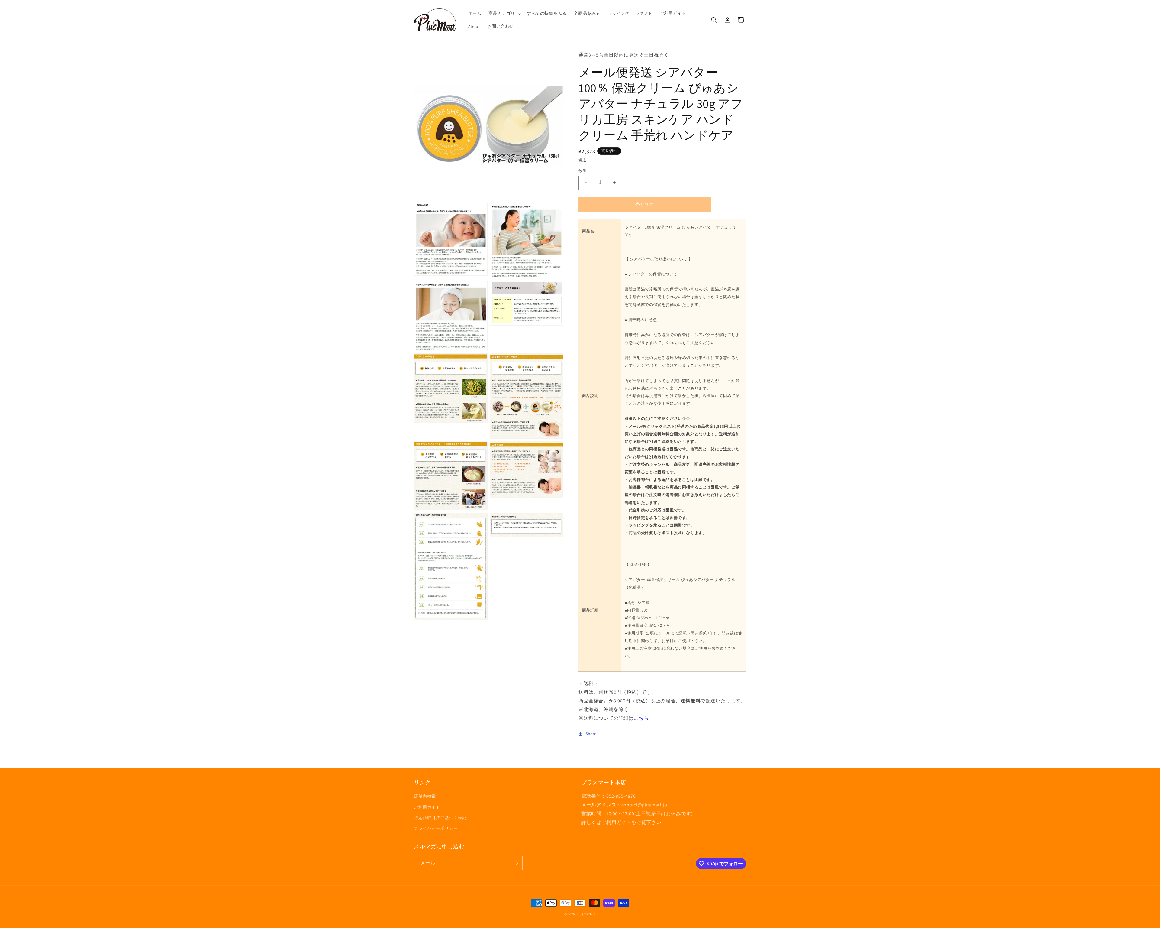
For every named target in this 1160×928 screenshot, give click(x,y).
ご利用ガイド (427, 807)
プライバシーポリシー (436, 828)
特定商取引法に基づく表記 (440, 817)
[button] (504, 13)
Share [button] (591, 733)
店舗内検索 (425, 796)
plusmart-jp (586, 914)
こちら (641, 718)
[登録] (515, 863)
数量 (582, 170)
